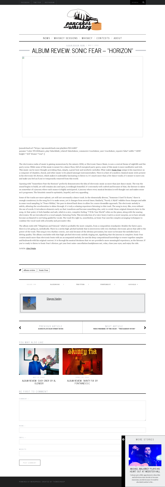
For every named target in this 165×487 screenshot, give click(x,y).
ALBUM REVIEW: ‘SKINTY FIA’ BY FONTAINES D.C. (82, 382)
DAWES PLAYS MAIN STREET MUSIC (50, 327)
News (46, 38)
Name (22, 425)
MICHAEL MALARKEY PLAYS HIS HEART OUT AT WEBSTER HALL (145, 470)
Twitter (80, 284)
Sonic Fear (116, 170)
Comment (24, 398)
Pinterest (106, 284)
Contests (103, 38)
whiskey (87, 38)
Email (22, 437)
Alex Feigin (31, 248)
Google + (133, 284)
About (118, 38)
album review (29, 270)
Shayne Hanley (54, 298)
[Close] (123, 439)
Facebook (55, 284)
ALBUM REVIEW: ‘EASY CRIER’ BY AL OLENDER (39, 382)
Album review (72, 45)
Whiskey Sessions (66, 38)
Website (22, 449)
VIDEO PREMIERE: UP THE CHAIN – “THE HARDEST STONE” (114, 327)
